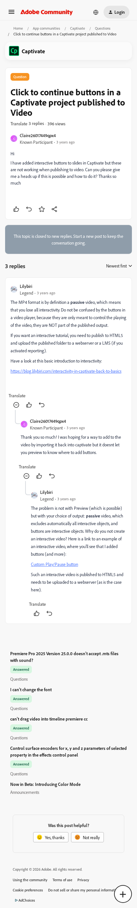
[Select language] (96, 12)
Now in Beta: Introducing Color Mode (45, 784)
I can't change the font (31, 689)
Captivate (77, 28)
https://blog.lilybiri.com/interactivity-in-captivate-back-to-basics (66, 371)
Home (18, 28)
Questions (103, 28)
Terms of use (62, 879)
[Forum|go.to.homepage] (46, 12)
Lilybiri (26, 286)
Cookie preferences (28, 890)
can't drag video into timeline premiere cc (49, 718)
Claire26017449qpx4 (38, 135)
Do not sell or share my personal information (84, 890)
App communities (46, 28)
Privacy (83, 879)
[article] (68, 346)
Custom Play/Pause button (54, 564)
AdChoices (26, 900)
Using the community (30, 879)
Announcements (24, 792)
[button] (11, 14)
